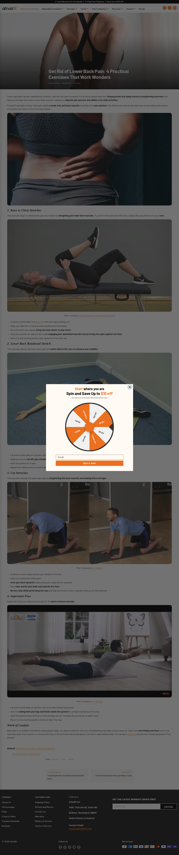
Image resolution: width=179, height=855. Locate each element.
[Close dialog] (130, 387)
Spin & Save (89, 463)
